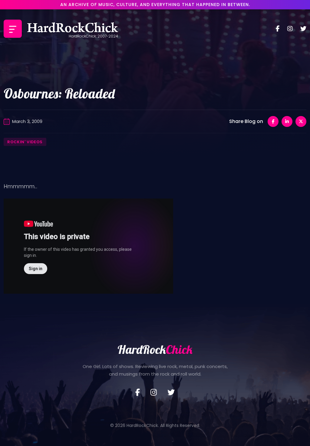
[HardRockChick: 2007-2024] (72, 28)
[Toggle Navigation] (13, 29)
